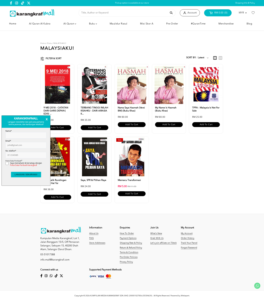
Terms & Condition (129, 252)
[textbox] (124, 13)
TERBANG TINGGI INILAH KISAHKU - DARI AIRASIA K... (94, 111)
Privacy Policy (126, 262)
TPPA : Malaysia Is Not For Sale (205, 109)
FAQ (91, 238)
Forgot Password (189, 248)
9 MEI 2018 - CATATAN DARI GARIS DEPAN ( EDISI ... (56, 111)
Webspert (185, 296)
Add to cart (57, 128)
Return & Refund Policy (131, 248)
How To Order (127, 233)
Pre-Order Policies (129, 257)
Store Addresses (97, 243)
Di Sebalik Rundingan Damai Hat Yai (55, 182)
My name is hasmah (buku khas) (165, 109)
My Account (187, 233)
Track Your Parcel (189, 243)
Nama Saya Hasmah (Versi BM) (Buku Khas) (131, 109)
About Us (93, 233)
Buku (49, 43)
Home (43, 43)
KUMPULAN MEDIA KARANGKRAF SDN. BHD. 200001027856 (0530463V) (121, 296)
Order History (187, 238)
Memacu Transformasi (129, 180)
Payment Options (128, 238)
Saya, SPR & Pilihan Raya (93, 180)
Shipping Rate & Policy (131, 243)
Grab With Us (156, 238)
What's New (156, 233)
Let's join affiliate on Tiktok (163, 243)
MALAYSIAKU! (59, 43)
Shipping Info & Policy (245, 3)
